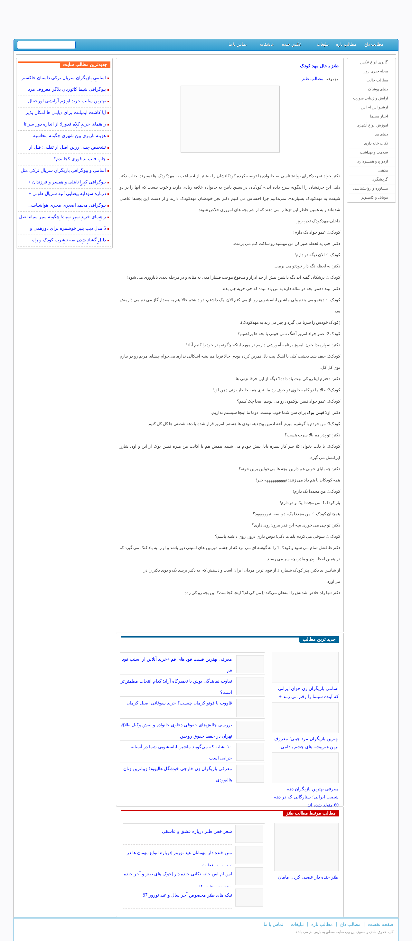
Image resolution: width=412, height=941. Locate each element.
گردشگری (379, 179)
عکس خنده (292, 44)
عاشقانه (267, 44)
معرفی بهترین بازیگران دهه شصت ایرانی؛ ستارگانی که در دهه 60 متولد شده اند (306, 797)
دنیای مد (381, 134)
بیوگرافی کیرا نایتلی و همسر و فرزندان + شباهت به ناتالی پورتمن (67, 183)
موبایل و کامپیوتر (374, 197)
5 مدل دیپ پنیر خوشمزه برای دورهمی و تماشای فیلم (68, 229)
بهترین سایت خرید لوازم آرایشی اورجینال (67, 100)
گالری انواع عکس (374, 62)
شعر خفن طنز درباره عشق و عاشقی (197, 831)
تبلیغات (323, 44)
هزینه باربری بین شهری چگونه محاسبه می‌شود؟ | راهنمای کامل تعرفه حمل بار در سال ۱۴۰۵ (66, 136)
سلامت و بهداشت (374, 152)
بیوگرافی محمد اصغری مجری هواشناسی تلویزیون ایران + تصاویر (67, 206)
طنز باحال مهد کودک (319, 65)
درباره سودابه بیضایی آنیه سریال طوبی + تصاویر (67, 194)
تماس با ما (238, 44)
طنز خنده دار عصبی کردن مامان (308, 877)
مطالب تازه (346, 44)
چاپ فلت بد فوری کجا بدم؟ (80, 158)
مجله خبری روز (376, 71)
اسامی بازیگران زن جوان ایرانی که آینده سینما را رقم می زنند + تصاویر (308, 696)
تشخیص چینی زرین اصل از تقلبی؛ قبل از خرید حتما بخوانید (67, 148)
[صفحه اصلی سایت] (391, 46)
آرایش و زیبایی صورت (370, 98)
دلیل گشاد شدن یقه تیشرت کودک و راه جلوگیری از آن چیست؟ (69, 241)
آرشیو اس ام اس (374, 107)
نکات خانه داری (376, 143)
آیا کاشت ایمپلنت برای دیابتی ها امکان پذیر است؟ (66, 113)
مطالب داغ (374, 44)
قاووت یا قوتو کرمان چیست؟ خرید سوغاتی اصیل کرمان (179, 703)
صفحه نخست (380, 924)
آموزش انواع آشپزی (372, 125)
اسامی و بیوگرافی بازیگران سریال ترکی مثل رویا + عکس (63, 171)
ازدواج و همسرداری (372, 161)
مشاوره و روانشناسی (370, 188)
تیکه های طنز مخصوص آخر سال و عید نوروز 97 (187, 895)
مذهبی (383, 170)
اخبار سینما (379, 116)
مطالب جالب (377, 80)
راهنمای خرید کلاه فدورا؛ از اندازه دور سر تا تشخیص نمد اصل (65, 125)
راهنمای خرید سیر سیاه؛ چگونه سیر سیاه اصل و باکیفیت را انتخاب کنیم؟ (62, 217)
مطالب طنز (312, 78)
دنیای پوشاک (378, 89)
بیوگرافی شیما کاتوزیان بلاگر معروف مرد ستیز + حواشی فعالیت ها (67, 90)
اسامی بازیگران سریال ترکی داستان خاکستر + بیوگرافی (64, 78)
